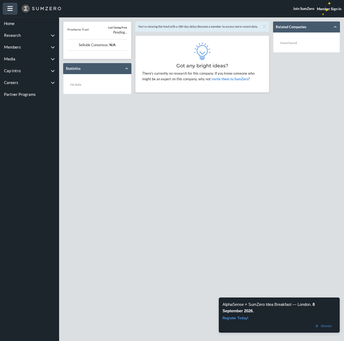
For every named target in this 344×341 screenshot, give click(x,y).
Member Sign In (329, 9)
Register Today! (235, 318)
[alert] (279, 315)
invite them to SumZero (229, 79)
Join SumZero (303, 8)
